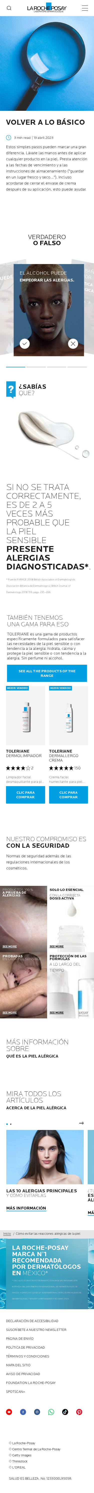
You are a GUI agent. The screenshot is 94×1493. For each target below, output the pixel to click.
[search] (9, 8)
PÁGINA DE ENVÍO (20, 1339)
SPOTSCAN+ (15, 1392)
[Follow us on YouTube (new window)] (9, 1412)
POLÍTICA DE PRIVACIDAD (25, 1348)
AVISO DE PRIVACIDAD (23, 1374)
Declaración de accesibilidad (32, 1321)
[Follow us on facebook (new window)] (23, 1412)
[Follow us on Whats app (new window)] (51, 1412)
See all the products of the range (47, 673)
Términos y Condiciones (27, 1356)
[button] (15, 367)
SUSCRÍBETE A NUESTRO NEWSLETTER (36, 1330)
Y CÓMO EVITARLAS (41, 1193)
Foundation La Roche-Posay (31, 1383)
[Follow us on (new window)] (37, 1412)
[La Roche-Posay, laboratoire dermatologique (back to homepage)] (47, 8)
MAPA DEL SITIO (18, 1365)
